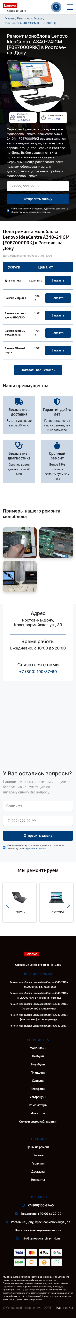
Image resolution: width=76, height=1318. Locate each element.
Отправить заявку (38, 199)
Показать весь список (38, 370)
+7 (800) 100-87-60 (38, 671)
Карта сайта (64, 1308)
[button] (7, 905)
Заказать (58, 280)
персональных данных (39, 212)
